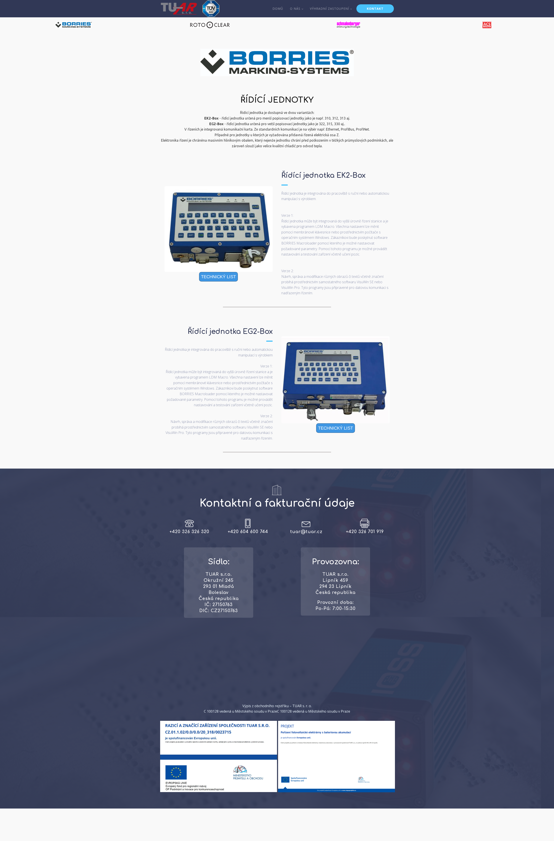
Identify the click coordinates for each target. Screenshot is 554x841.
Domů (277, 8)
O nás (295, 8)
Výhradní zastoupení (329, 8)
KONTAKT (375, 8)
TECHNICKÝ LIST (218, 276)
